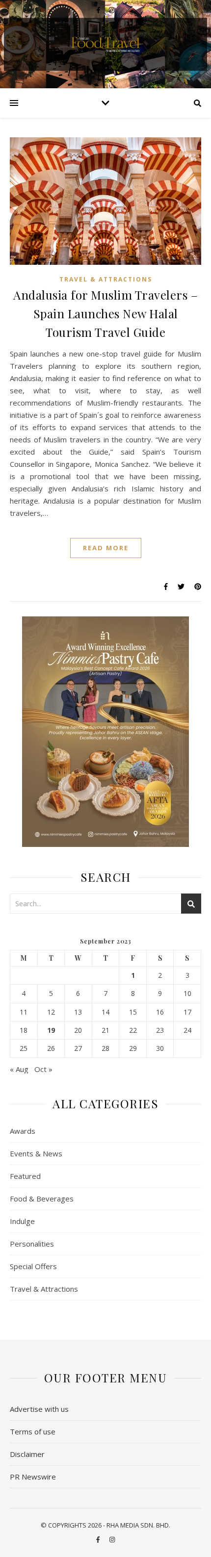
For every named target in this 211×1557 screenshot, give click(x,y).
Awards (22, 1131)
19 (51, 1030)
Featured (25, 1176)
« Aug (19, 1069)
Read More (106, 547)
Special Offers (33, 1266)
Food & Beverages (42, 1198)
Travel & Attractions (105, 279)
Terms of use (32, 1431)
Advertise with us (39, 1409)
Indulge (22, 1221)
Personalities (32, 1244)
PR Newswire (33, 1476)
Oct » (43, 1069)
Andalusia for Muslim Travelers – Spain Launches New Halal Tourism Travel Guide (105, 313)
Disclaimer (27, 1454)
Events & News (36, 1153)
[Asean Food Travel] (105, 43)
